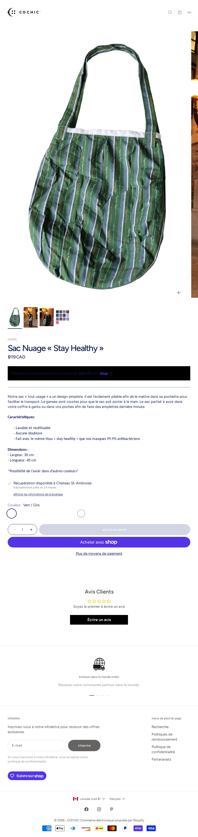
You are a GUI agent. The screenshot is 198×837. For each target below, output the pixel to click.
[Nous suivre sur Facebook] (86, 809)
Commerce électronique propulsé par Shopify (112, 820)
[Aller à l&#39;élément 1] (15, 317)
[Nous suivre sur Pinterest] (111, 809)
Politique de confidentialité (163, 749)
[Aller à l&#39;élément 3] (47, 317)
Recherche (160, 727)
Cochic (12, 339)
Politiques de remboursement (164, 737)
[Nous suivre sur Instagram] (99, 809)
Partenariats (161, 759)
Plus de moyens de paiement (99, 553)
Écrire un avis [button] (99, 619)
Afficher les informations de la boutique (38, 494)
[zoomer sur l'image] (179, 292)
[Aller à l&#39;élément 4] (63, 317)
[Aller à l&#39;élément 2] (31, 317)
